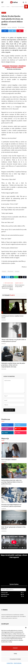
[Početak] (3, 547)
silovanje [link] (17, 271)
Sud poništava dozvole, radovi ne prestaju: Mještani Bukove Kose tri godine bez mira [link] (11, 482)
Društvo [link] (3, 12)
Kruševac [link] (4, 271)
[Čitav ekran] (24, 547)
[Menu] (2, 2)
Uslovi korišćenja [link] (17, 663)
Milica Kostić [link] (10, 271)
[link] (26, 6)
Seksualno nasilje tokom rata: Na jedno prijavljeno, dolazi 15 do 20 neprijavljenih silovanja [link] (13, 365)
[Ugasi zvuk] (22, 547)
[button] (26, 627)
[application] (14, 542)
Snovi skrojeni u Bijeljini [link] (9, 459)
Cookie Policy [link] (10, 663)
